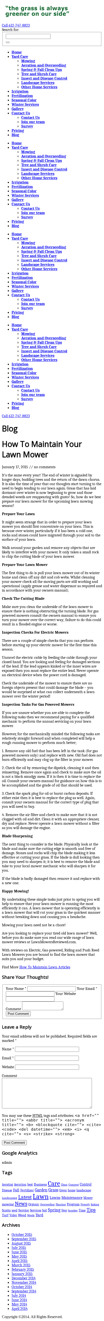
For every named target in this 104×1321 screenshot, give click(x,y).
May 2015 (19, 1256)
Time (82, 1210)
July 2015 (19, 1248)
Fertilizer (27, 1190)
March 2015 (21, 1265)
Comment (13, 1009)
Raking (95, 1204)
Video (13, 1215)
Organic (33, 1204)
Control (85, 1184)
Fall (16, 1190)
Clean (64, 1184)
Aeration (20, 1184)
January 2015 (22, 1274)
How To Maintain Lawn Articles (44, 967)
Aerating (7, 1184)
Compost (73, 1184)
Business (40, 1184)
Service (23, 1210)
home (71, 1190)
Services (35, 1210)
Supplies (73, 1210)
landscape (83, 1190)
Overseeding (47, 1204)
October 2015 (22, 1234)
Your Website (65, 994)
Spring (54, 1210)
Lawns (55, 1197)
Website (8, 1067)
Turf (5, 1215)
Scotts (6, 1210)
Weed (22, 1215)
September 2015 (24, 1239)
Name (8, 1049)
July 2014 (19, 1295)
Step (64, 1210)
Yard (39, 1215)
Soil (44, 1210)
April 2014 (20, 1308)
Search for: (10, 30)
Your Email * (87, 989)
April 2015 (20, 1261)
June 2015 (19, 1252)
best (30, 1184)
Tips (91, 1210)
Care (54, 1183)
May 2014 (19, 1304)
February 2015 (23, 1269)
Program (73, 1204)
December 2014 (24, 1278)
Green (63, 1190)
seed (14, 1210)
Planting (61, 1204)
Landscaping (9, 1198)
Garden (41, 1189)
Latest (25, 1197)
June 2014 (19, 1300)
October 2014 (22, 1287)
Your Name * (16, 989)
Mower (88, 1198)
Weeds (31, 1215)
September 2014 (24, 1291)
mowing (8, 1204)
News (21, 1204)
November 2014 (24, 1282)
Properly (85, 1204)
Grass (53, 1190)
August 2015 (21, 1243)
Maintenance (71, 1197)
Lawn (41, 1197)
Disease (7, 1190)
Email (8, 1058)
